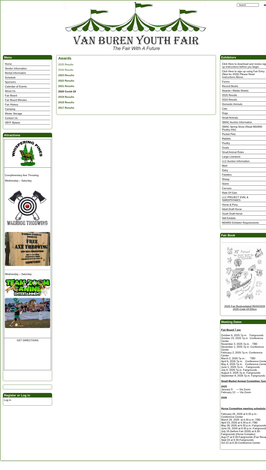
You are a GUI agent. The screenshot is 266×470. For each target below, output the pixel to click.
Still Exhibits (229, 218)
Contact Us (11, 118)
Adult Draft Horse (232, 209)
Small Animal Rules (233, 152)
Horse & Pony (230, 204)
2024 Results (65, 69)
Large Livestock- (231, 156)
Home (8, 63)
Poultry (226, 143)
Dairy (225, 170)
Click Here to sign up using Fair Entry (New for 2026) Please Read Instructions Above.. (243, 74)
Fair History (11, 104)
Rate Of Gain (229, 192)
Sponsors (10, 81)
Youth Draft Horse (232, 213)
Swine (225, 183)
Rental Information (15, 72)
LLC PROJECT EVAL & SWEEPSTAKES (235, 199)
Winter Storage (13, 113)
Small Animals (230, 117)
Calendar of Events (16, 86)
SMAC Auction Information (237, 122)
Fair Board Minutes (16, 100)
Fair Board (11, 95)
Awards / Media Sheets (235, 90)
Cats (224, 108)
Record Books (230, 86)
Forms (225, 81)
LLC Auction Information (236, 161)
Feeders (227, 174)
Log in (7, 400)
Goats (225, 147)
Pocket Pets (229, 134)
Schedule (10, 77)
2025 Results (65, 64)
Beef (224, 165)
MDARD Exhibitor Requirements (240, 222)
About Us (10, 90)
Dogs (225, 113)
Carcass (226, 188)
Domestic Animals (232, 104)
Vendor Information (16, 68)
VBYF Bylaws (12, 122)
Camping (10, 109)
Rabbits (226, 138)
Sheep (225, 179)
